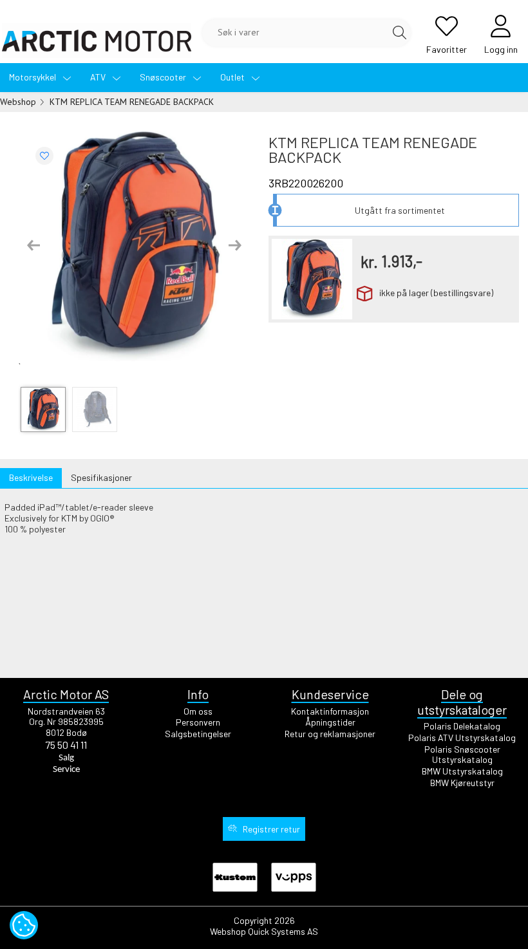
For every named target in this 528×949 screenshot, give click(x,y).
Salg (66, 758)
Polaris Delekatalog (462, 725)
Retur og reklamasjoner (330, 733)
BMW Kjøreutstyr (462, 782)
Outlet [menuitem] (233, 76)
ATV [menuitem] (99, 76)
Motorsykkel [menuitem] (33, 76)
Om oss (198, 711)
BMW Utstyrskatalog (462, 771)
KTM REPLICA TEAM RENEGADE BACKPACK (132, 102)
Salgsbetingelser (198, 733)
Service (66, 770)
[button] (33, 245)
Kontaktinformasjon (330, 711)
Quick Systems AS (283, 931)
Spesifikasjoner (101, 477)
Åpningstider (330, 722)
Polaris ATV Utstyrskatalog (462, 737)
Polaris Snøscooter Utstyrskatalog (462, 755)
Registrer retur (271, 828)
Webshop (18, 102)
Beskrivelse (31, 477)
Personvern (198, 722)
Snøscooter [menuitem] (164, 76)
